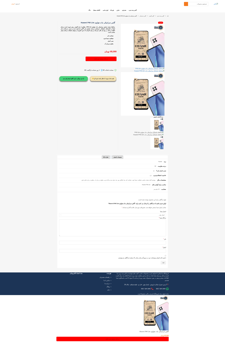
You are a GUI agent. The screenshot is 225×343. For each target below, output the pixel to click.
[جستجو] (186, 4)
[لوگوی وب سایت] (216, 4)
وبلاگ (108, 286)
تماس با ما (107, 280)
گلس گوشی (151, 16)
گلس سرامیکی (142, 16)
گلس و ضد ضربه (160, 16)
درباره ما (107, 283)
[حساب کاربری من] (22, 4)
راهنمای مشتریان (105, 277)
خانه (168, 16)
